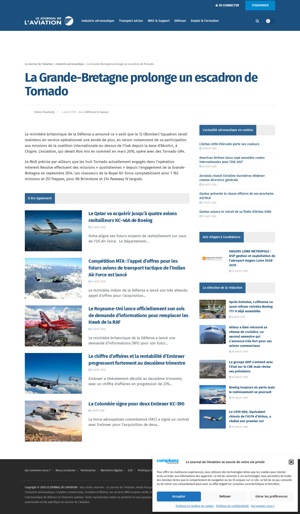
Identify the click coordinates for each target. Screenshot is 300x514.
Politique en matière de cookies (195, 506)
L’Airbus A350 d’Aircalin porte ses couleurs (229, 144)
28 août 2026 (209, 148)
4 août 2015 (69, 112)
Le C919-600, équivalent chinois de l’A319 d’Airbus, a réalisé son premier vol (250, 416)
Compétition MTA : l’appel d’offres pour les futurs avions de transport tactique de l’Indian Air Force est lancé (137, 268)
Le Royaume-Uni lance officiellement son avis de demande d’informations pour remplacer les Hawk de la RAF (138, 315)
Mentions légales (112, 470)
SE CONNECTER (228, 5)
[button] (291, 462)
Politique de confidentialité (232, 506)
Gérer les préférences (271, 496)
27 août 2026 (208, 202)
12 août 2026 (97, 369)
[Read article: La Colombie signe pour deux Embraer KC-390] (53, 421)
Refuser (225, 496)
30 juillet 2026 (239, 351)
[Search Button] (257, 21)
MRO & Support (159, 21)
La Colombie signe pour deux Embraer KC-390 (136, 404)
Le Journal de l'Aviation (39, 64)
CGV (130, 470)
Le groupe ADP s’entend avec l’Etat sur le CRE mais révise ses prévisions (251, 366)
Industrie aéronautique (97, 21)
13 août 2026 (97, 329)
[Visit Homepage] (50, 21)
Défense (180, 21)
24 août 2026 (98, 227)
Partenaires (88, 470)
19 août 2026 (98, 281)
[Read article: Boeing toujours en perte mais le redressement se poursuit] (212, 394)
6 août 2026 (238, 317)
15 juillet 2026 (239, 271)
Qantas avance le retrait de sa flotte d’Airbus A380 (235, 212)
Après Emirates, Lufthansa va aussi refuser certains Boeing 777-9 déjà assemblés (251, 306)
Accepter (178, 496)
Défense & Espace (96, 112)
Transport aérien (131, 21)
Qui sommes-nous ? (263, 506)
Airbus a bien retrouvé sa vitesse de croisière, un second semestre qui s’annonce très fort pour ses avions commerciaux (250, 336)
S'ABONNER (260, 5)
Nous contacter (66, 470)
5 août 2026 (97, 410)
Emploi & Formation (205, 21)
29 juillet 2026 (239, 397)
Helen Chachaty (44, 112)
